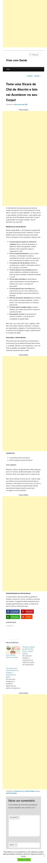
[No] (44, 856)
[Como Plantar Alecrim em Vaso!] (13, 650)
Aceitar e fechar (24, 860)
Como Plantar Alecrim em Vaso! (12, 656)
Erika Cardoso (30, 791)
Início (8, 69)
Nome (13, 844)
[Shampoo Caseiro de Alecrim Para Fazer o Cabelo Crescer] (30, 656)
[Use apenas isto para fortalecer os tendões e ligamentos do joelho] (14, 678)
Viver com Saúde (16, 60)
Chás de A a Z (19, 791)
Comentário (14, 817)
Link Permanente (11, 793)
